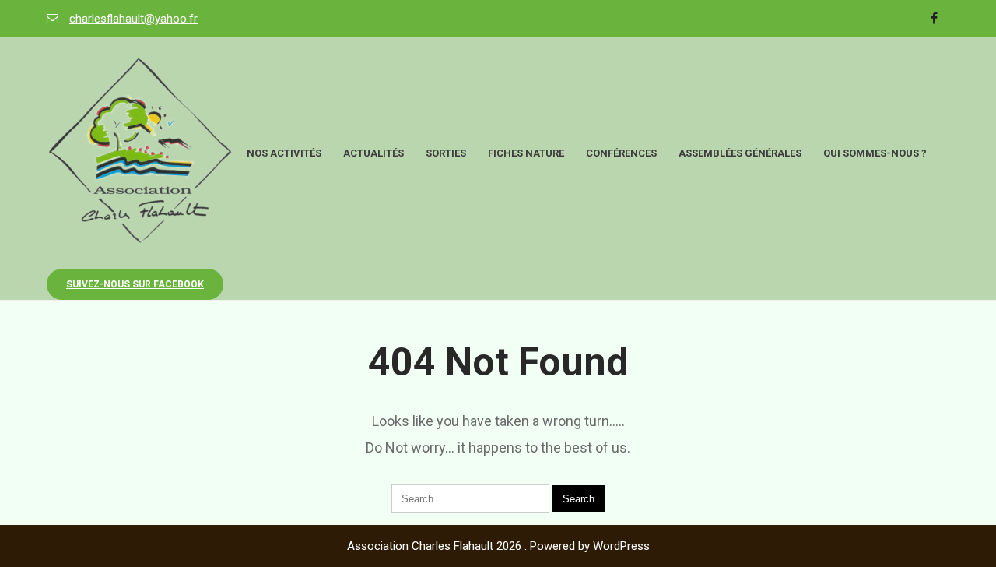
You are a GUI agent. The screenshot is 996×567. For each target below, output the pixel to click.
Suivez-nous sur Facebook (135, 284)
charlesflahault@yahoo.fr (133, 19)
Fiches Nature (526, 153)
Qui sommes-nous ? (875, 153)
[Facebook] (934, 18)
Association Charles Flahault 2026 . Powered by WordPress (498, 546)
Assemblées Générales (740, 153)
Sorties (446, 153)
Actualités (373, 153)
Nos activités (284, 153)
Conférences (621, 153)
